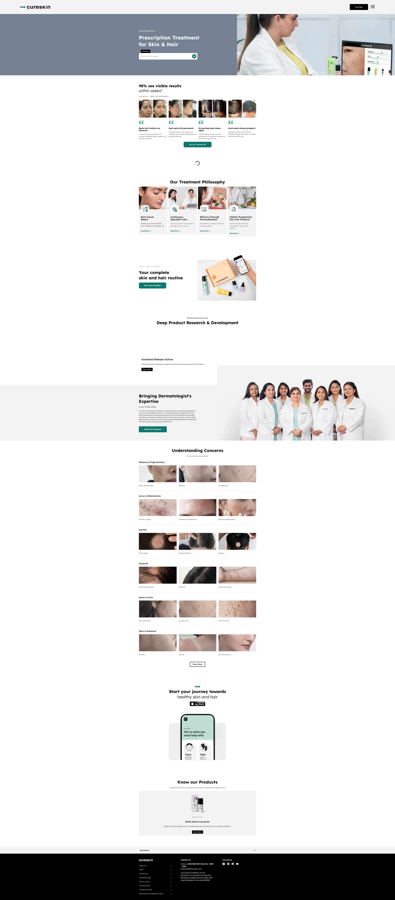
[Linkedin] (233, 864)
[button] (197, 664)
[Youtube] (237, 864)
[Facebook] (228, 864)
